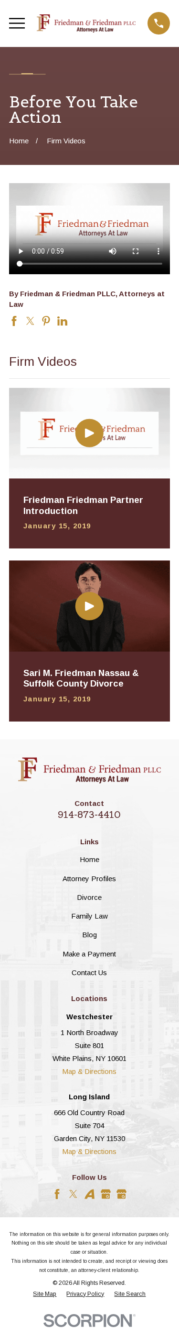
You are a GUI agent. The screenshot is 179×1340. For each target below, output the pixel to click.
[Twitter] (73, 1194)
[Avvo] (89, 1194)
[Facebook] (57, 1194)
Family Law (89, 916)
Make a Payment (89, 954)
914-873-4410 (89, 814)
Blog (89, 935)
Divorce (89, 897)
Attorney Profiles (89, 878)
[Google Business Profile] (106, 1194)
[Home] (86, 23)
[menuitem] (44, 1294)
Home (89, 859)
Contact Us (89, 972)
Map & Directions (89, 1071)
